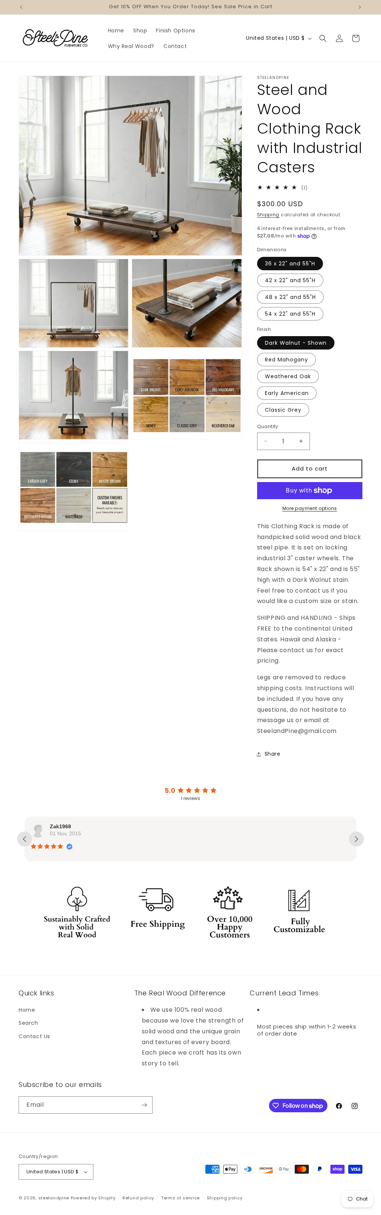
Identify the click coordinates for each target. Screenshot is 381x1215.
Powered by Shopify (93, 1198)
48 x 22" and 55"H (290, 297)
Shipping (268, 214)
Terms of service (180, 1198)
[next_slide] (356, 839)
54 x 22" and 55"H (290, 314)
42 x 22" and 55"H (290, 280)
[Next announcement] (360, 7)
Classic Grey (283, 410)
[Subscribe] (144, 1105)
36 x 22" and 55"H (290, 263)
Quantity (267, 426)
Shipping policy (225, 1198)
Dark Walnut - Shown (296, 343)
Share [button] (273, 754)
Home (27, 1010)
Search (28, 1023)
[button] (323, 38)
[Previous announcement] (21, 7)
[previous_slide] (24, 839)
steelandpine (53, 1198)
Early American (287, 393)
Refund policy (138, 1198)
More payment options (309, 508)
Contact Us (34, 1036)
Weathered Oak (288, 376)
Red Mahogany (286, 359)
